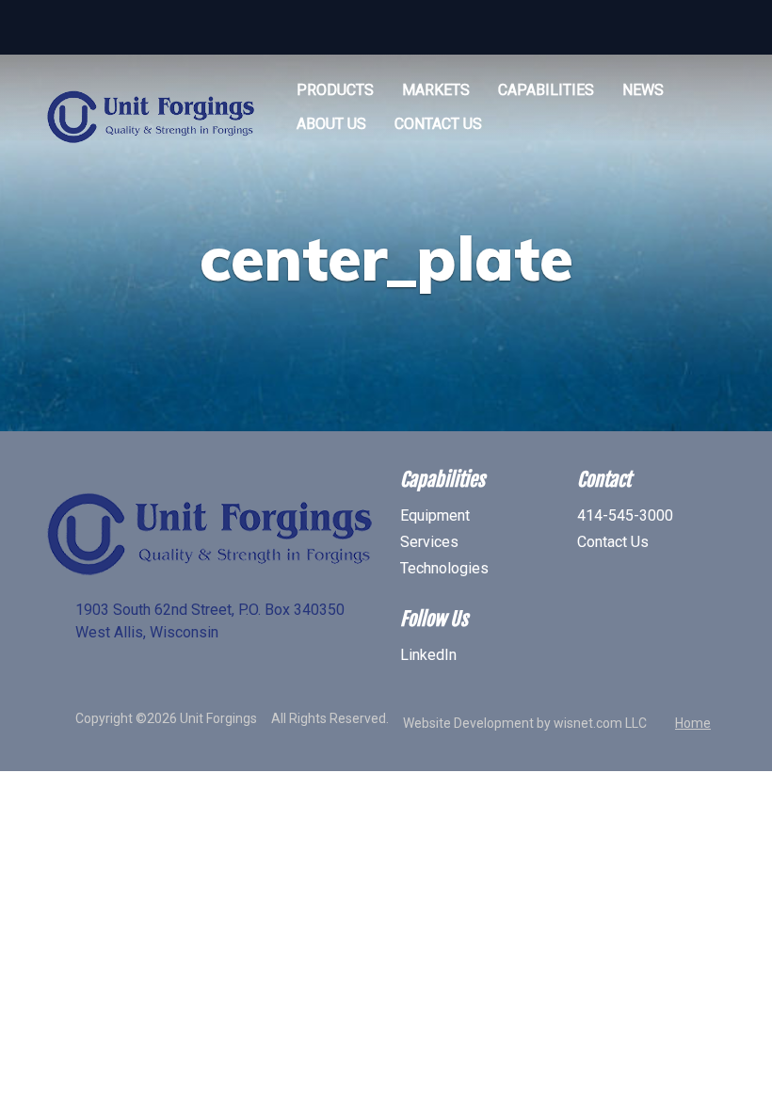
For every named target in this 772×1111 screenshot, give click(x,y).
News (643, 90)
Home (693, 723)
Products (335, 90)
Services (429, 542)
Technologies (444, 568)
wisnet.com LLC (600, 723)
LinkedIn (428, 655)
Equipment (435, 515)
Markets (436, 90)
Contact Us (438, 124)
